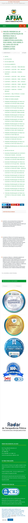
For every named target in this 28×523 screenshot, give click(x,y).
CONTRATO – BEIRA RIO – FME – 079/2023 (15, 81)
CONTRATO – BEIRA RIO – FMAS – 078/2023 (15, 79)
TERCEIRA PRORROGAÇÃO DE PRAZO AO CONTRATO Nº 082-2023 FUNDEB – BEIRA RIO (15, 195)
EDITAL (6, 56)
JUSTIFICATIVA (8, 59)
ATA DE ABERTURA (9, 61)
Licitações (24, 52)
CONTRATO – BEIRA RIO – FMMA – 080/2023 (15, 84)
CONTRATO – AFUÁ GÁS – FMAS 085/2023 (15, 67)
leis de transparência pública (8, 503)
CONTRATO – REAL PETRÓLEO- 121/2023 (15, 94)
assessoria (11, 500)
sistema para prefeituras (19, 498)
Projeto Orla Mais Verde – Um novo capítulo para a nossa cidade (14, 3)
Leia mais (13, 515)
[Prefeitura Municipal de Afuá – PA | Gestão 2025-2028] (14, 15)
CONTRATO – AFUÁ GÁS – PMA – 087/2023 (15, 76)
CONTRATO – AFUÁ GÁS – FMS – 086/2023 (15, 69)
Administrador (7, 52)
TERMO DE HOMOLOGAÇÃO (11, 99)
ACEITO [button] (10, 519)
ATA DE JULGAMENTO (10, 64)
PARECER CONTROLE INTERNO (12, 96)
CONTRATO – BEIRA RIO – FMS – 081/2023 (15, 86)
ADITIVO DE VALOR (9, 150)
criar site (10, 498)
